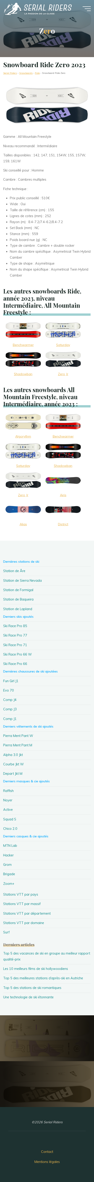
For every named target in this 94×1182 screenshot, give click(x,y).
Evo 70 (8, 690)
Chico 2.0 (10, 829)
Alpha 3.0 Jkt (13, 755)
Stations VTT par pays (20, 894)
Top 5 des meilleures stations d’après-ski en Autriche (43, 978)
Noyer (7, 800)
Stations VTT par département (27, 913)
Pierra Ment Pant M (17, 745)
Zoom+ (8, 884)
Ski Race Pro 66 (15, 664)
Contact (47, 1152)
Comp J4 (10, 700)
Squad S (9, 819)
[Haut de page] (76, 1164)
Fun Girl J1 (10, 681)
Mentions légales (47, 1162)
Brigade (9, 874)
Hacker (8, 855)
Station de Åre (14, 571)
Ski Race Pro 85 (15, 626)
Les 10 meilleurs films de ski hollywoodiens (35, 969)
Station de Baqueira (18, 599)
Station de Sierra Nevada (22, 581)
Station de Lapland (17, 609)
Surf (6, 932)
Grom (7, 865)
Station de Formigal (18, 590)
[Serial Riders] (37, 8)
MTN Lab (10, 846)
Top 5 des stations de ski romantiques (32, 988)
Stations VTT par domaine (23, 923)
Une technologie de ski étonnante (28, 997)
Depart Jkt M (12, 774)
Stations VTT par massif (22, 904)
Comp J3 (10, 709)
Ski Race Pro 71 (15, 645)
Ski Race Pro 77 (15, 635)
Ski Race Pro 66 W (17, 654)
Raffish (8, 791)
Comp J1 (10, 719)
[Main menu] (87, 8)
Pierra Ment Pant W (18, 736)
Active (8, 810)
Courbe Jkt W (13, 764)
